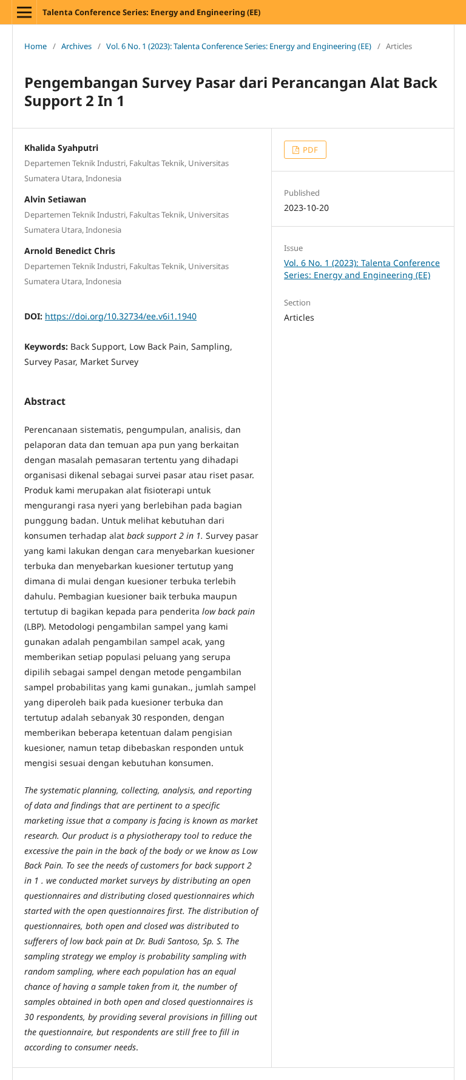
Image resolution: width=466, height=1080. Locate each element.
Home (35, 46)
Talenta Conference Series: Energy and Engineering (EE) (151, 12)
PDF (309, 149)
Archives (76, 46)
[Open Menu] (24, 12)
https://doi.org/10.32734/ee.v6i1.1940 (121, 316)
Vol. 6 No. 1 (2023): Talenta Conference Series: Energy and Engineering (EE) (238, 46)
